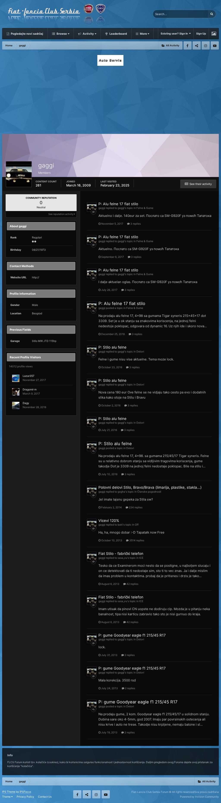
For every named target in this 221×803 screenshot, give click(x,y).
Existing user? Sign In (175, 33)
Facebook (187, 45)
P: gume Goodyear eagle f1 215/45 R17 (132, 635)
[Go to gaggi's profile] (91, 207)
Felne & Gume (144, 208)
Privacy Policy (25, 796)
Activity (88, 33)
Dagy (26, 403)
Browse (61, 33)
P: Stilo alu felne (112, 347)
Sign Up (201, 33)
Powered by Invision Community (199, 796)
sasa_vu (122, 557)
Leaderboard (118, 33)
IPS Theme (8, 791)
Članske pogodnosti (149, 491)
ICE (141, 557)
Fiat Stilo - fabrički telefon (120, 553)
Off (137, 524)
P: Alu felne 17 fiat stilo (118, 204)
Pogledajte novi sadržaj (26, 33)
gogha (121, 491)
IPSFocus (25, 791)
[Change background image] (214, 33)
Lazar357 (28, 375)
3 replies (135, 223)
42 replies (132, 583)
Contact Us (45, 796)
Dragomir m (29, 389)
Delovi (140, 351)
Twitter (197, 45)
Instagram (206, 45)
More (143, 33)
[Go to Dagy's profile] (15, 405)
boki (120, 524)
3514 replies (136, 540)
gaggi (101, 208)
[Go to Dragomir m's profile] (15, 392)
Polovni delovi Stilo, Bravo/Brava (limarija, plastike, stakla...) (150, 487)
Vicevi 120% (108, 520)
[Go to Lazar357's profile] (15, 378)
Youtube (215, 45)
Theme (6, 796)
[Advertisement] (110, 98)
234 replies (135, 507)
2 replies (129, 655)
